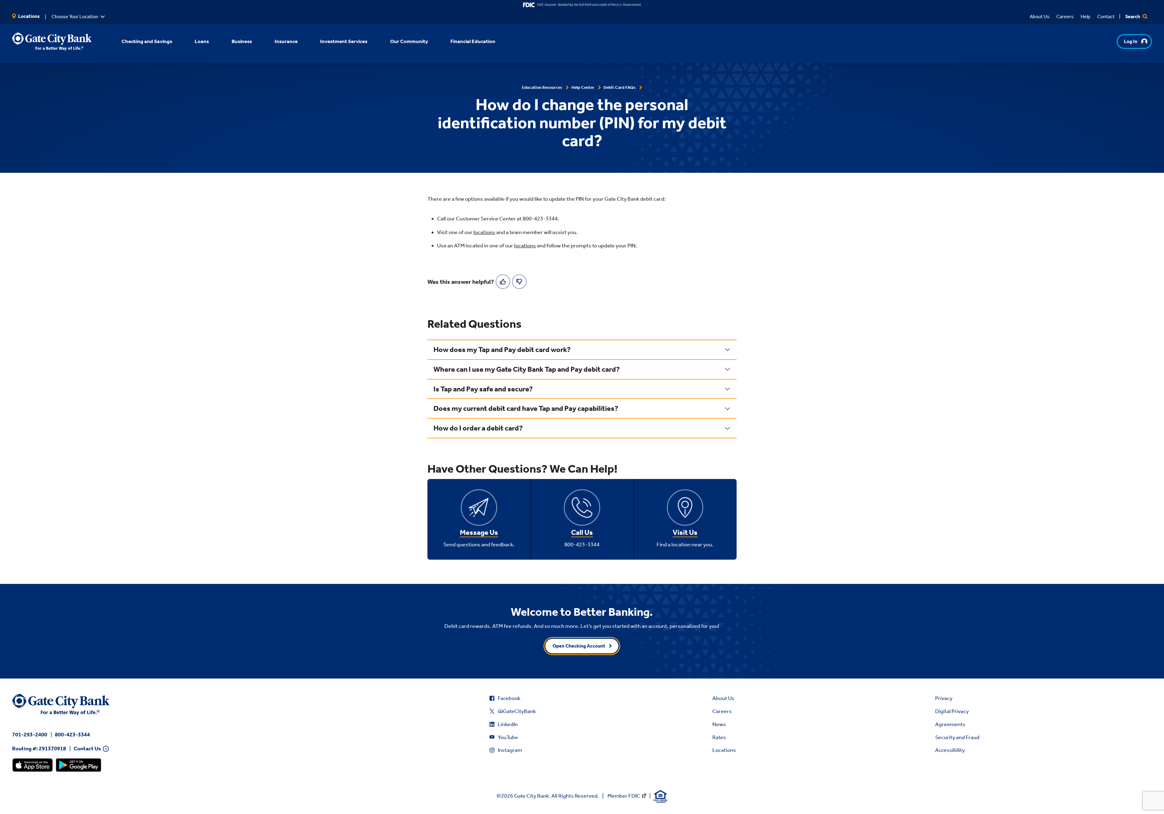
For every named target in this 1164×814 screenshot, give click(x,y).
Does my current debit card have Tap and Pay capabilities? (525, 408)
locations (484, 232)
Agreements (950, 724)
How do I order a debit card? (478, 428)
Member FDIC (623, 795)
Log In (1130, 41)
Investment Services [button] (343, 41)
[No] (519, 281)
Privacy (943, 698)
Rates (719, 737)
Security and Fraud (957, 737)
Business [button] (242, 41)
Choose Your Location (75, 16)
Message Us (479, 532)
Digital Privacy (952, 711)
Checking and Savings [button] (147, 41)
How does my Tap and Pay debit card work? (502, 349)
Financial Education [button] (472, 41)
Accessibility (950, 750)
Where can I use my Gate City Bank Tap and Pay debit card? (526, 369)
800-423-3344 (72, 734)
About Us (1039, 16)
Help (1085, 16)
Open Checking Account (579, 646)
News (719, 724)
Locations (28, 16)
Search (1133, 16)
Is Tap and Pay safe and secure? (483, 389)
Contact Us (87, 748)
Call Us (582, 532)
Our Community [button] (409, 41)
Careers (1065, 16)
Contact (1106, 16)
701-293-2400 (29, 734)
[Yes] (503, 281)
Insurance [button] (286, 41)
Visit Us (685, 532)
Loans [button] (202, 41)
